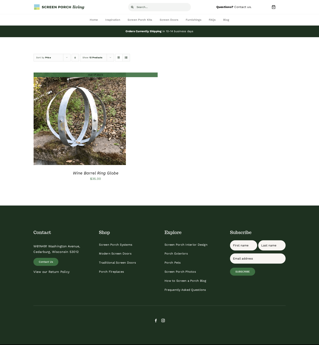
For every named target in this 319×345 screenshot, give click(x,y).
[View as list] (126, 57)
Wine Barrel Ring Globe (96, 173)
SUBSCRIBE (242, 271)
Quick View (80, 119)
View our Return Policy (51, 272)
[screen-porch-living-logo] (59, 5)
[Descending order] (75, 57)
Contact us (242, 7)
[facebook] (156, 320)
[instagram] (163, 320)
